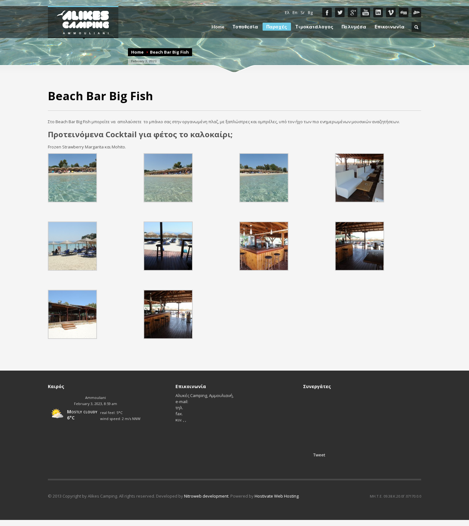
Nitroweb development (206, 496)
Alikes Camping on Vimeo (391, 12)
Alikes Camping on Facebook (327, 12)
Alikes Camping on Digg (403, 12)
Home (218, 27)
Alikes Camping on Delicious (416, 12)
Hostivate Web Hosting (277, 496)
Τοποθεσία (245, 27)
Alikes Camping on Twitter (340, 12)
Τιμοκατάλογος (314, 27)
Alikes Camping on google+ (352, 12)
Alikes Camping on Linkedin (378, 12)
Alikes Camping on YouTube (365, 12)
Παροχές (276, 26)
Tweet (319, 455)
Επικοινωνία (390, 27)
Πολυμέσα (354, 27)
